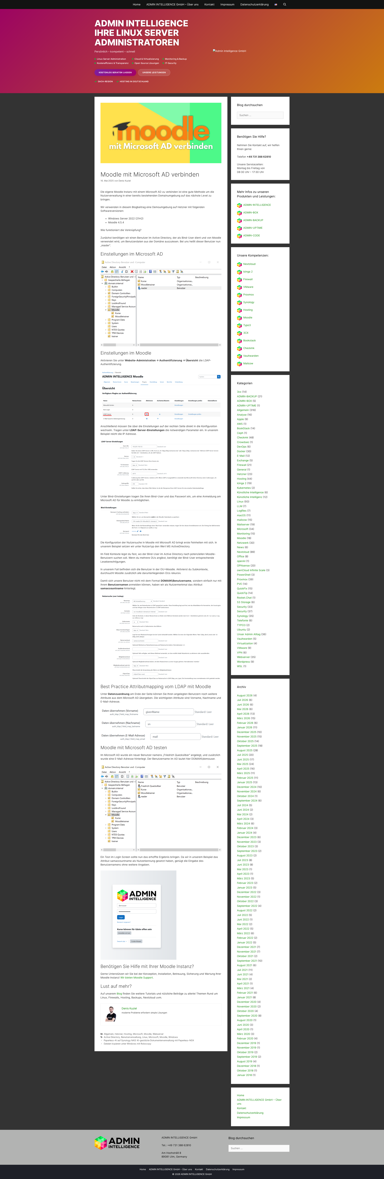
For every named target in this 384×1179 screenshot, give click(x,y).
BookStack (243, 428)
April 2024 (243, 818)
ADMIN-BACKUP (253, 220)
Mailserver (243, 524)
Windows (173, 1037)
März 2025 (243, 773)
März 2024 (243, 823)
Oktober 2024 (245, 796)
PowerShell (243, 574)
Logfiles (241, 510)
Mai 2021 (242, 979)
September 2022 (247, 905)
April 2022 (243, 928)
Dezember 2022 (246, 892)
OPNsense (243, 565)
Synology (248, 302)
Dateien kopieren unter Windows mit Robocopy (127, 1043)
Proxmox (248, 294)
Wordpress (243, 661)
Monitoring (243, 533)
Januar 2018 (244, 1075)
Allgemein (109, 1034)
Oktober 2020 (245, 1011)
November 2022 (246, 896)
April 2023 (243, 873)
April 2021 (243, 983)
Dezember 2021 (246, 946)
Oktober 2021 (245, 956)
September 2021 (247, 960)
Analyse (242, 414)
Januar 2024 (244, 832)
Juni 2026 (243, 704)
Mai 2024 (242, 814)
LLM (239, 506)
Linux (144, 1037)
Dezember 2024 (246, 786)
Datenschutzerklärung (254, 4)
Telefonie (242, 620)
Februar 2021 (245, 992)
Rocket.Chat (244, 597)
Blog (120, 993)
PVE (239, 583)
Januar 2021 (244, 997)
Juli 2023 (242, 860)
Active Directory (112, 1037)
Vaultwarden (251, 355)
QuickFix (242, 588)
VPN (239, 652)
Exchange (243, 460)
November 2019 (246, 1047)
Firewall (248, 279)
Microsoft (138, 1034)
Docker (241, 451)
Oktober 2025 (245, 741)
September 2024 (247, 800)
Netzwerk (243, 542)
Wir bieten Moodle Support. (137, 977)
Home (136, 4)
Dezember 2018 (246, 1065)
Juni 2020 (243, 1024)
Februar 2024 (245, 828)
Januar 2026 (244, 727)
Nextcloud (243, 551)
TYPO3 (241, 625)
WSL (240, 666)
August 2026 (245, 695)
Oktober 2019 (245, 1052)
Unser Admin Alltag (248, 634)
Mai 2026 (242, 709)
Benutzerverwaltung (131, 1037)
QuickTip (242, 593)
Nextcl (247, 263)
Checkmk (248, 348)
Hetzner (119, 1034)
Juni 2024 (243, 809)
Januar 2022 (244, 942)
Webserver (158, 1034)
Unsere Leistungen (154, 72)
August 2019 (244, 1061)
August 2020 (245, 1020)
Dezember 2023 (246, 837)
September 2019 (247, 1056)
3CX (245, 332)
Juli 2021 (242, 969)
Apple (240, 419)
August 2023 (245, 855)
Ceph (240, 432)
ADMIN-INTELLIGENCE (257, 204)
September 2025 (247, 745)
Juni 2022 (243, 919)
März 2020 (243, 1033)
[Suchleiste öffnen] (285, 4)
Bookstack (249, 340)
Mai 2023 (242, 869)
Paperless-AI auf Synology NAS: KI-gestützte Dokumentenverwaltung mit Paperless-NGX (149, 1040)
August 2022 (244, 910)
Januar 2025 (244, 782)
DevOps (241, 446)
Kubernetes (244, 487)
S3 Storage (243, 602)
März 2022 (243, 933)
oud (253, 263)
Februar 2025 (245, 777)
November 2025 (246, 736)
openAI (241, 561)
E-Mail (241, 455)
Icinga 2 (248, 271)
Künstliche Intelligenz (249, 497)
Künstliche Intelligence (250, 492)
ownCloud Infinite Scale (251, 570)
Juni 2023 (243, 864)
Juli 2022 (242, 915)
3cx (239, 391)
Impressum (227, 4)
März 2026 (243, 718)
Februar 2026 (245, 722)
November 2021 (246, 951)
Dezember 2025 (246, 732)
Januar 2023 (244, 887)
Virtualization (245, 643)
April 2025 (243, 768)
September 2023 (247, 850)
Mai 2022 (242, 924)
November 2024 (247, 791)
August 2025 (244, 750)
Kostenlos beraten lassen (115, 72)
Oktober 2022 (245, 901)
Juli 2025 (242, 754)
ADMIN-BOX (250, 212)
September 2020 (247, 1015)
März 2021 (243, 988)
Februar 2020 (245, 1038)
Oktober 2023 (245, 846)
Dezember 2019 (246, 1043)
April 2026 (243, 713)
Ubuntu (241, 629)
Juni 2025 (243, 759)
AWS (240, 423)
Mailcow (248, 363)
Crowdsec (243, 442)
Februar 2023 (245, 882)
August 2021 (244, 965)
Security (242, 606)
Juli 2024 (242, 805)
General (241, 469)
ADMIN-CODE (251, 235)
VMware (248, 286)
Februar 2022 (245, 937)
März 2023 (243, 878)
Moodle (148, 1034)
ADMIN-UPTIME (252, 227)
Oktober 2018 (245, 1070)
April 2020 (243, 1029)
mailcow (242, 519)
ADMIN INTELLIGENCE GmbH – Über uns (172, 4)
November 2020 (247, 1006)
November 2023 (247, 841)
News (240, 547)
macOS (241, 515)
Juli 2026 (242, 699)
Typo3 (247, 325)
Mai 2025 (242, 764)
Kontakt (209, 4)
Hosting (128, 1034)
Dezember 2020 (246, 1001)
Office (240, 556)
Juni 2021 (243, 974)
